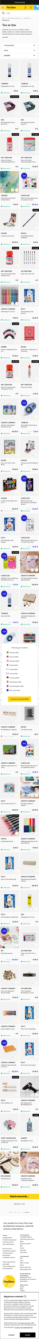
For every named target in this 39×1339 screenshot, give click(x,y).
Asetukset (11, 1335)
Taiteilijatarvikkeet (26, 1237)
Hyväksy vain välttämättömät (24, 1327)
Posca (22, 1265)
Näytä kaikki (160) (25, 1269)
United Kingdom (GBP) (17, 686)
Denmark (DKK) (14, 661)
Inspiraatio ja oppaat (9, 1251)
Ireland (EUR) (14, 669)
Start (3, 18)
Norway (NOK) (14, 657)
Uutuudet (23, 1250)
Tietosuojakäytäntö (8, 1266)
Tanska (22, 1290)
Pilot (21, 1258)
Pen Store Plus (7, 1248)
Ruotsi (22, 1287)
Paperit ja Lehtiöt (25, 1243)
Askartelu (27, 18)
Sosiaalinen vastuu (8, 1257)
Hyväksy (27, 1335)
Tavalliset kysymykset (9, 1240)
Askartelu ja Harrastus (14, 18)
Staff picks (23, 1252)
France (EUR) (14, 673)
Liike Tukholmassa (8, 1244)
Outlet (22, 1248)
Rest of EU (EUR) (15, 690)
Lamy (21, 1260)
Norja (21, 1289)
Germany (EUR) (14, 678)
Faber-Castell (24, 1263)
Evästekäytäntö (7, 1268)
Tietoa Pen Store (8, 1242)
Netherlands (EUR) (15, 682)
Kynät (22, 1241)
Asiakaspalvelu (7, 1237)
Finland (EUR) (14, 665)
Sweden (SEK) (14, 652)
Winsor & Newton (25, 1267)
